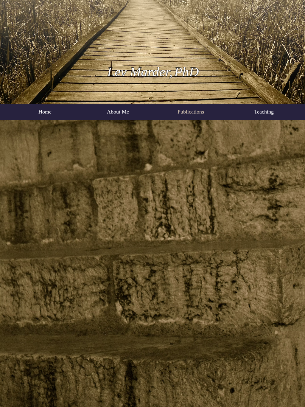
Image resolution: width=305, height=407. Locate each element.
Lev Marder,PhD (153, 71)
